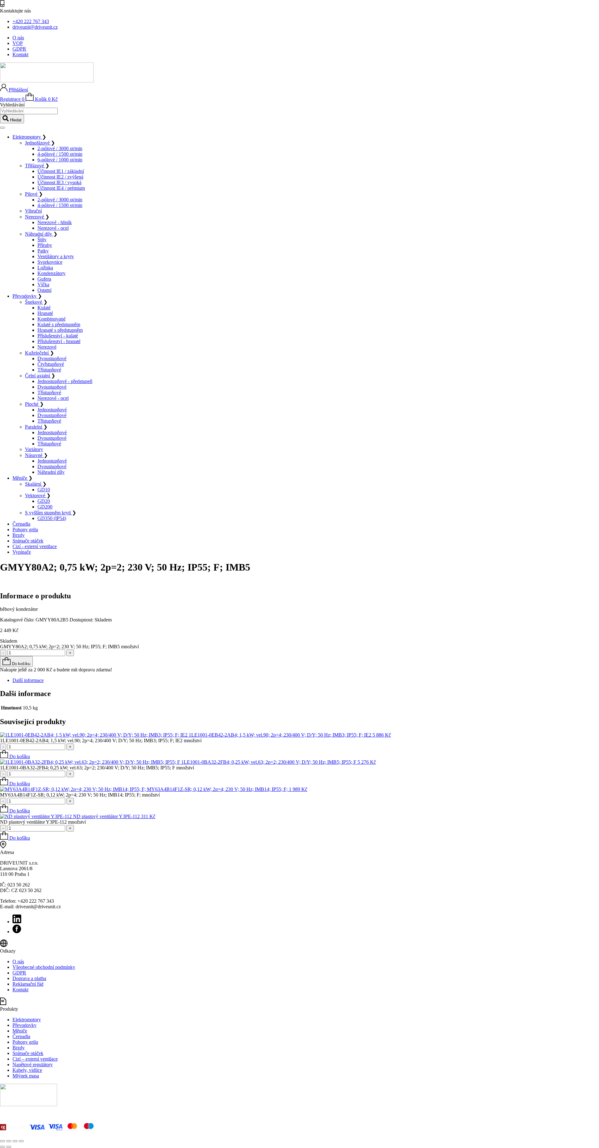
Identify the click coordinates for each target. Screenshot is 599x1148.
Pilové (32, 194)
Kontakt (20, 54)
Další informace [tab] (28, 680)
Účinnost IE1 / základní (60, 171)
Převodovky (25, 296)
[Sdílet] (14, 1141)
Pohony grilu (25, 529)
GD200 (44, 506)
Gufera (44, 279)
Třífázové (35, 165)
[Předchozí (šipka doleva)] (2, 1147)
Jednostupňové (52, 409)
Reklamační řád (27, 984)
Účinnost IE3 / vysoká (59, 182)
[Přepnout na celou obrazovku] (8, 1141)
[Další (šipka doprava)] (8, 1147)
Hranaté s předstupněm (60, 330)
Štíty (41, 239)
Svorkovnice (49, 262)
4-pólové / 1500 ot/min (59, 154)
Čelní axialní (38, 375)
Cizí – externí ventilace (35, 1059)
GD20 (43, 501)
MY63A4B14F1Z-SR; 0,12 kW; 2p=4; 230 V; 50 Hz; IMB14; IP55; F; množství (80, 794)
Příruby (44, 245)
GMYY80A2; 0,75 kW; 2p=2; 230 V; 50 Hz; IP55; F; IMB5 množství (69, 646)
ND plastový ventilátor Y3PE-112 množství (43, 822)
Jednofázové (38, 142)
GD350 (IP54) (51, 518)
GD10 (43, 489)
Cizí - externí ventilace (34, 546)
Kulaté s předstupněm (58, 324)
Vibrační (33, 210)
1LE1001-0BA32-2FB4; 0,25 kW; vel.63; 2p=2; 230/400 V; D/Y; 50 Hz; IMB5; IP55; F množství (97, 767)
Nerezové (35, 216)
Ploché (32, 404)
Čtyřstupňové (50, 364)
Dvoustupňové (51, 358)
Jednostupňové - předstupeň (64, 381)
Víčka (43, 284)
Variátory (34, 449)
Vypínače (21, 552)
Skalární (33, 484)
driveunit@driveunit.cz (35, 27)
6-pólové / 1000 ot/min (59, 159)
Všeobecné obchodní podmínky (43, 967)
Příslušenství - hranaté (58, 341)
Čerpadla (21, 524)
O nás (18, 37)
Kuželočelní (37, 353)
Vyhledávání (12, 104)
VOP (17, 43)
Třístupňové (49, 369)
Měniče (20, 478)
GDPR (19, 49)
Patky (43, 250)
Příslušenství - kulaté (57, 335)
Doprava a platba (29, 978)
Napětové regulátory (32, 1064)
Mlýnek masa (25, 1075)
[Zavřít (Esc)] (21, 1141)
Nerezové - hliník (54, 222)
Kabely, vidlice (27, 1070)
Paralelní (34, 426)
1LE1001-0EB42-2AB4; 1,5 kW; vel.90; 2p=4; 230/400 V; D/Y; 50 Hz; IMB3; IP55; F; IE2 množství (101, 740)
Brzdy (18, 535)
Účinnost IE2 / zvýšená (60, 176)
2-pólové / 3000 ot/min (59, 148)
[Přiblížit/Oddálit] (2, 1141)
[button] (15, 756)
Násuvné (34, 455)
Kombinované (51, 318)
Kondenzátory (51, 273)
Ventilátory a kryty (55, 256)
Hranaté (45, 313)
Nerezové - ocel (53, 228)
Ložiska (45, 267)
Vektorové (35, 495)
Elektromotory (27, 137)
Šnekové (34, 302)
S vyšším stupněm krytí (48, 512)
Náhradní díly (39, 234)
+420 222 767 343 (30, 21)
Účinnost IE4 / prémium (61, 188)
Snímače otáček (27, 540)
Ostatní (44, 290)
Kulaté (44, 307)
